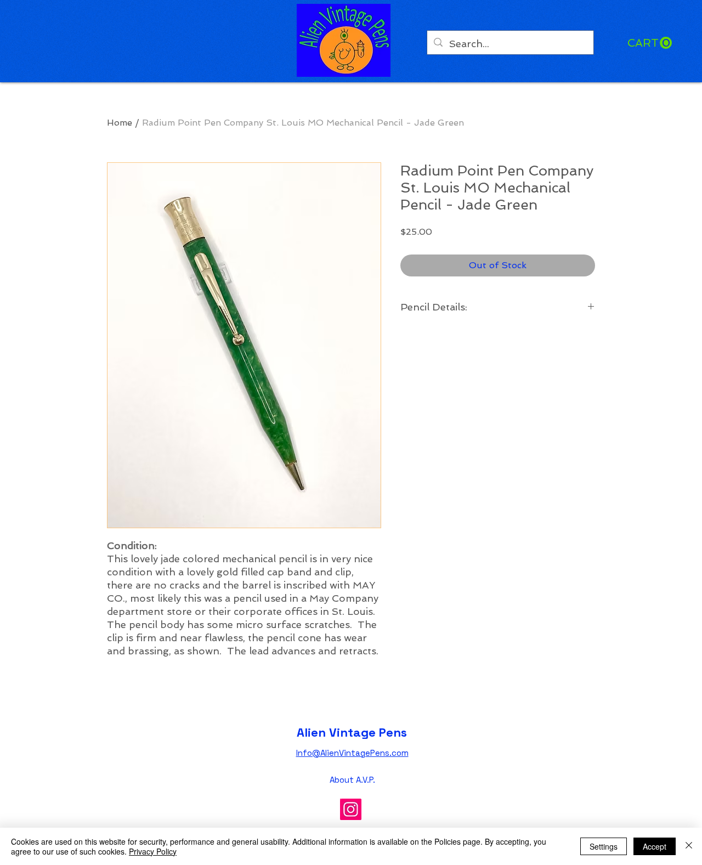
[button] (649, 43)
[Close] (688, 846)
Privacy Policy (153, 851)
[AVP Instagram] (350, 809)
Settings (604, 846)
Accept (654, 846)
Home (119, 122)
